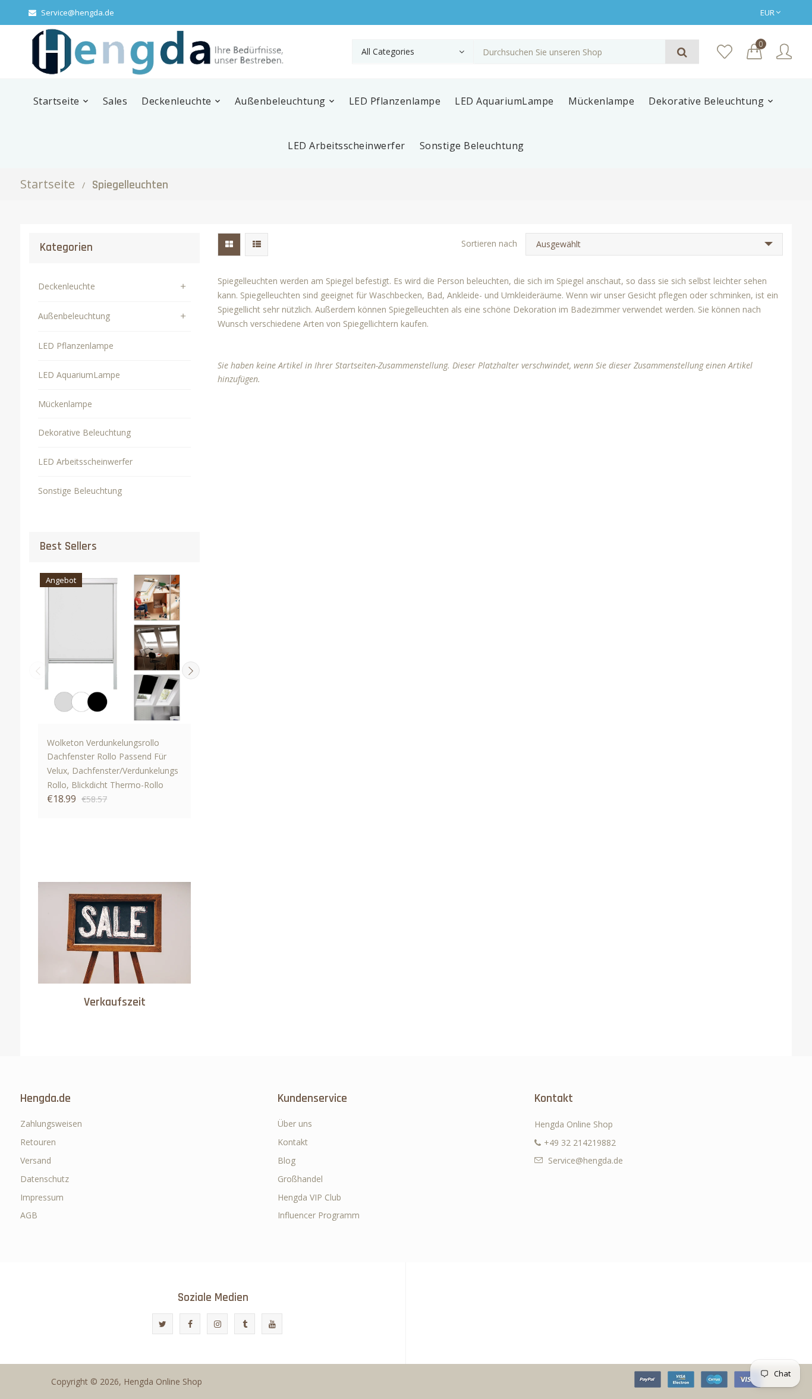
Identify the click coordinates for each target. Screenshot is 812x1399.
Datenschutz (44, 1178)
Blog (286, 1160)
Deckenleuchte (66, 286)
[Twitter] (162, 1323)
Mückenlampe (65, 403)
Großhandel (300, 1178)
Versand (35, 1160)
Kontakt (293, 1142)
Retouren (38, 1142)
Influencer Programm (319, 1215)
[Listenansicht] (256, 244)
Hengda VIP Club (309, 1197)
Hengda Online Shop (163, 1381)
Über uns (295, 1123)
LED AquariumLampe (79, 374)
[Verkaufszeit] (114, 933)
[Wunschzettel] (724, 52)
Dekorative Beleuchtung (84, 432)
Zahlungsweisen (51, 1123)
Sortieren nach (489, 243)
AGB (28, 1215)
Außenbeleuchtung (74, 316)
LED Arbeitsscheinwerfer (85, 461)
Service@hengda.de (77, 12)
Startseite (47, 184)
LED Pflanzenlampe (76, 345)
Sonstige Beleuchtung (80, 490)
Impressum (42, 1197)
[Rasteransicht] (229, 244)
